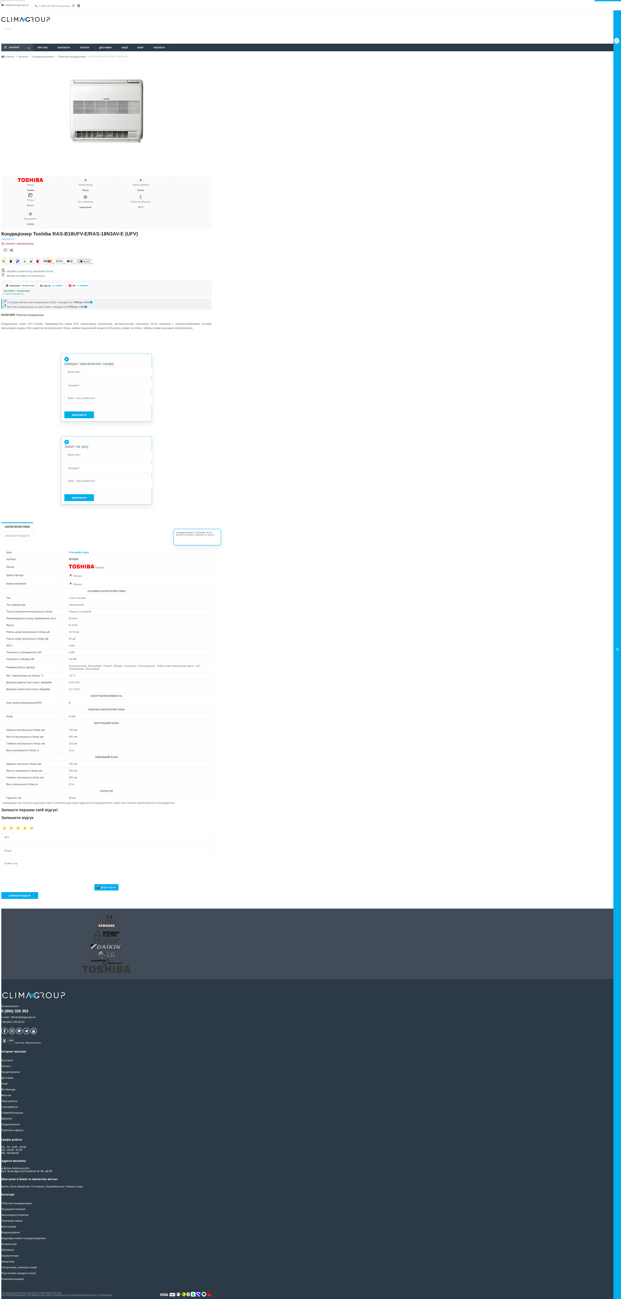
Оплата (84, 47)
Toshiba (30, 187)
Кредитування (10, 1072)
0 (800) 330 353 (54, 6)
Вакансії (6, 1118)
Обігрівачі (7, 1250)
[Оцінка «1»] (5, 828)
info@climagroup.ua (16, 5)
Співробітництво (12, 1112)
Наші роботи (9, 1101)
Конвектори (9, 1244)
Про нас (43, 47)
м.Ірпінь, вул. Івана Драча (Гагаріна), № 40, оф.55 (25, 294)
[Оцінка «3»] (19, 828)
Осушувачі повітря (13, 1209)
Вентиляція (8, 1226)
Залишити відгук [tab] (17, 536)
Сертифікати (9, 1107)
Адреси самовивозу (14, 294)
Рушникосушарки (12, 1279)
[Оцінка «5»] (32, 828)
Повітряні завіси (11, 1220)
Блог (140, 47)
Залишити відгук (20, 895)
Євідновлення (10, 1124)
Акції (125, 47)
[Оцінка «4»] (25, 828)
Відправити (79, 415)
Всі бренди (8, 1089)
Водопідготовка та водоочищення (23, 1238)
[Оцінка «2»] (12, 828)
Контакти (64, 47)
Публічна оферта (12, 1130)
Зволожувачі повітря (14, 1215)
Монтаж (6, 1095)
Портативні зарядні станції (18, 1273)
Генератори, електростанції (19, 1267)
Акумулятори (10, 1255)
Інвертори (7, 1261)
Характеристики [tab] (17, 526)
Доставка (105, 47)
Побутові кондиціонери (30, 315)
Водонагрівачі (10, 1232)
